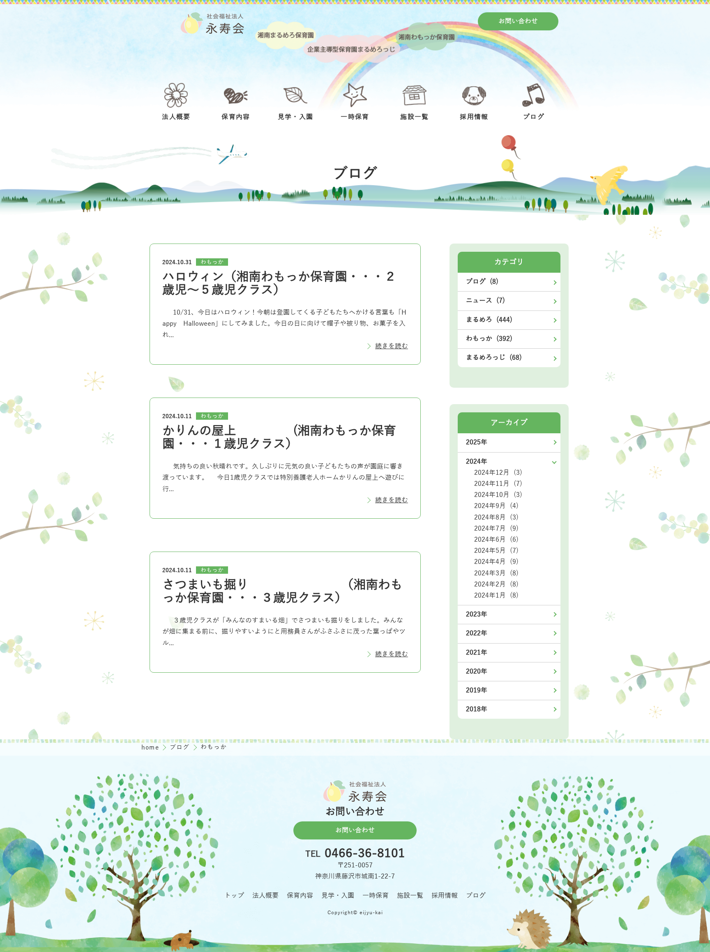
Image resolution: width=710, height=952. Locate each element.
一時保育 (375, 895)
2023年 (476, 614)
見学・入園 (337, 895)
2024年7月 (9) (496, 528)
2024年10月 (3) (498, 495)
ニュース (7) (485, 300)
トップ (234, 895)
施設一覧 (410, 895)
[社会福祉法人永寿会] (212, 23)
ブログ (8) (482, 281)
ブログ (181, 747)
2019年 (476, 690)
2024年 (476, 461)
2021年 (476, 652)
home (151, 747)
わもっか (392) (489, 339)
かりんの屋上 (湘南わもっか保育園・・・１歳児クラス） (279, 437)
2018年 (476, 709)
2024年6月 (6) (496, 539)
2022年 (476, 633)
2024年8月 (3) (496, 517)
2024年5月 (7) (496, 550)
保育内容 (300, 895)
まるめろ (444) (489, 320)
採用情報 (444, 895)
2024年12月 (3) (498, 472)
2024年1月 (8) (496, 595)
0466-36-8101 (365, 854)
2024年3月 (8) (496, 573)
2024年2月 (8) (496, 584)
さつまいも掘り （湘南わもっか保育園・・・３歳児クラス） (282, 591)
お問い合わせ (518, 21)
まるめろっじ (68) (494, 357)
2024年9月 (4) (496, 506)
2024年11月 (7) (498, 483)
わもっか (212, 262)
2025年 (476, 442)
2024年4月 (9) (496, 562)
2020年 (476, 671)
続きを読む (391, 346)
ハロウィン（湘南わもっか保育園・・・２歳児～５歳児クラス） (279, 283)
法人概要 (265, 895)
